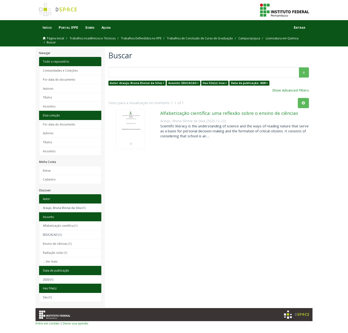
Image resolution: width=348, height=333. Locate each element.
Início (47, 27)
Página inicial (55, 38)
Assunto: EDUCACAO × (183, 83)
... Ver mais (50, 261)
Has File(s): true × (215, 83)
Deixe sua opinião (75, 323)
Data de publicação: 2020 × (249, 83)
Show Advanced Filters (290, 90)
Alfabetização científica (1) (60, 225)
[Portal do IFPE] (284, 9)
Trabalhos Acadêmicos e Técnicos (93, 38)
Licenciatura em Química (282, 38)
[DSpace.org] (296, 314)
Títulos (47, 97)
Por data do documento (59, 79)
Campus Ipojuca (249, 38)
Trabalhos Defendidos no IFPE (141, 38)
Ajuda (106, 27)
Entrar (47, 170)
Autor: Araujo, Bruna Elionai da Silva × (137, 83)
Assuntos (49, 106)
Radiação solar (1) (55, 252)
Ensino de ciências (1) (57, 243)
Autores (48, 88)
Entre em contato (48, 323)
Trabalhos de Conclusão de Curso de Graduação (200, 38)
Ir (304, 72)
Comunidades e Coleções (60, 70)
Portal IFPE (68, 27)
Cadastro (49, 179)
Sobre (89, 27)
